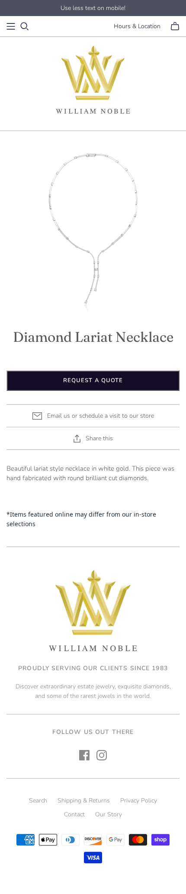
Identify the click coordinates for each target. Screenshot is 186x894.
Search (38, 800)
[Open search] (24, 26)
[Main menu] (10, 26)
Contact (74, 814)
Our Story (108, 814)
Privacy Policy (138, 800)
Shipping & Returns (84, 800)
